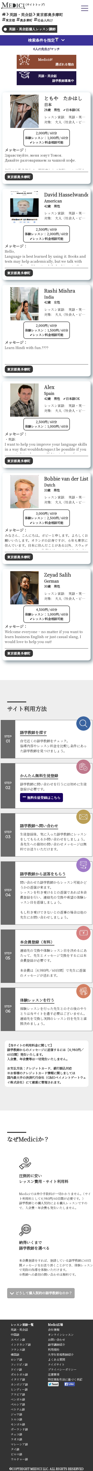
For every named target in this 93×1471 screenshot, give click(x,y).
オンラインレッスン (61, 1334)
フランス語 (18, 1349)
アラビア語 (18, 1394)
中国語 (15, 1334)
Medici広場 (55, 1324)
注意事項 (53, 1374)
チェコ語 (16, 1434)
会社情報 (53, 1329)
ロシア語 (16, 1359)
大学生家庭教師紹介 (61, 1354)
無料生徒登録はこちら (43, 797)
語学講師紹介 (56, 1344)
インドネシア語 (21, 1344)
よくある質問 (56, 1359)
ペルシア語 (18, 1404)
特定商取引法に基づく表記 (65, 1379)
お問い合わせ (56, 1339)
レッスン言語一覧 (22, 1324)
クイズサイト (56, 1364)
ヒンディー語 (19, 1389)
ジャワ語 (16, 1414)
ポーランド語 (19, 1429)
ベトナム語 (18, 1409)
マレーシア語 (19, 1444)
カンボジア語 (19, 1384)
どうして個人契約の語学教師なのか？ (44, 1292)
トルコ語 (16, 1419)
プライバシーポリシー (62, 1369)
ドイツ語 (16, 1369)
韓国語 (15, 1354)
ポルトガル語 (19, 1374)
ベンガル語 (18, 1399)
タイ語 (15, 1449)
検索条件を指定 (41, 40)
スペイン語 (18, 1339)
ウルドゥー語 (19, 1459)
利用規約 (53, 1349)
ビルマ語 (16, 1454)
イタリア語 (18, 1379)
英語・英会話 (19, 1329)
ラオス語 (16, 1439)
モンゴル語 (18, 1424)
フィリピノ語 (19, 1364)
